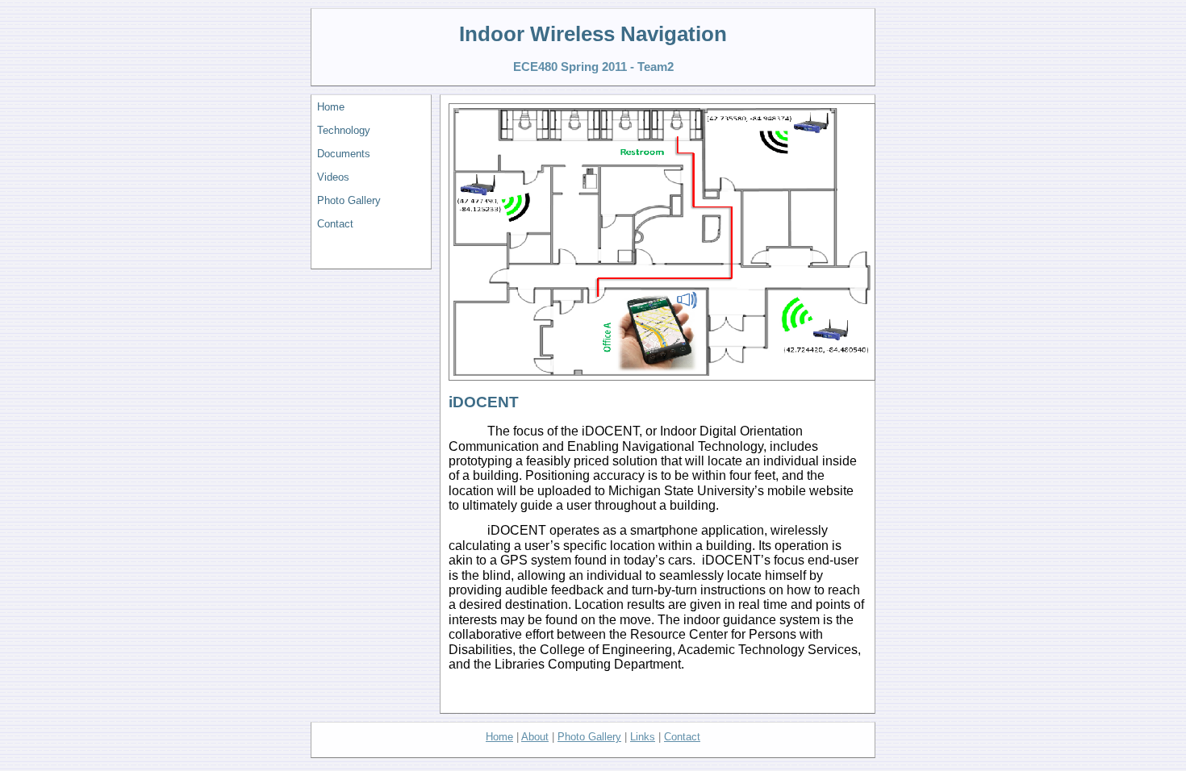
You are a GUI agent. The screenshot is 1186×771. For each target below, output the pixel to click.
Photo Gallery (349, 200)
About (535, 737)
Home (331, 107)
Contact (335, 224)
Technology (343, 130)
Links (642, 737)
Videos (333, 177)
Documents (343, 154)
